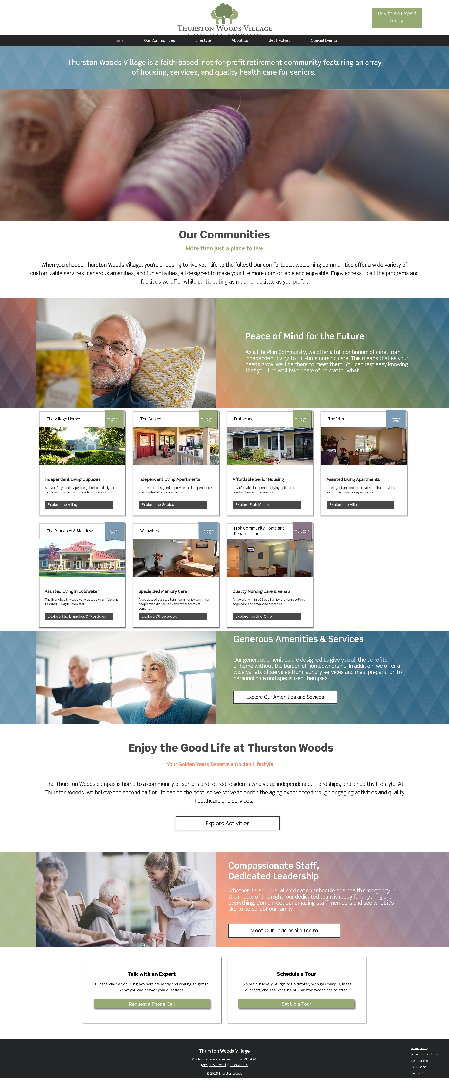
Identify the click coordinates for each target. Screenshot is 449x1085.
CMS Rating (418, 1067)
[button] (203, 41)
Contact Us (418, 1073)
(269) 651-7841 (213, 1065)
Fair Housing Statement (426, 1054)
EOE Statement (421, 1061)
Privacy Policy (419, 1048)
